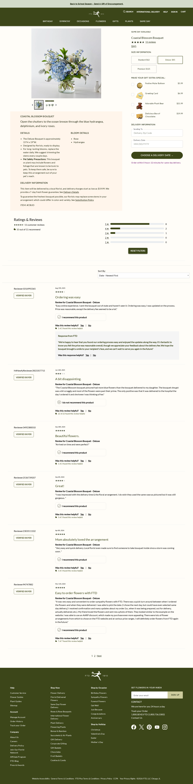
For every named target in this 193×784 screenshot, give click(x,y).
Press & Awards (17, 765)
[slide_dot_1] (49, 105)
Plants (129, 21)
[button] (128, 11)
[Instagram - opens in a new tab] (166, 727)
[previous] (32, 105)
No (89, 325)
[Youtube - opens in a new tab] (158, 727)
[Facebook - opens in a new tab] (134, 727)
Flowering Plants (58, 727)
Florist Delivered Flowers (58, 698)
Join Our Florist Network (17, 751)
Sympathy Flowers (99, 697)
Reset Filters (138, 250)
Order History (16, 721)
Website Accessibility (41, 779)
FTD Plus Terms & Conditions (87, 779)
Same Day (145, 21)
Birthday (48, 21)
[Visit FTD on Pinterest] (150, 727)
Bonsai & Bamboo (58, 731)
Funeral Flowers (98, 701)
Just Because (96, 709)
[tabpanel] (66, 63)
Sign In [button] (174, 12)
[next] (56, 105)
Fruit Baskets (56, 756)
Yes (82, 325)
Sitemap (13, 705)
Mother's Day (97, 742)
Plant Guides (16, 701)
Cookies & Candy (58, 760)
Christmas (95, 729)
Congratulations (98, 714)
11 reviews (150, 42)
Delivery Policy (17, 745)
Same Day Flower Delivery (58, 705)
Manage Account (17, 717)
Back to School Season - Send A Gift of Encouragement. (96, 4)
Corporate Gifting (59, 743)
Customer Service (18, 693)
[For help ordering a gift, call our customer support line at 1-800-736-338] (96, 14)
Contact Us (136, 718)
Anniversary (96, 718)
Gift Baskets (56, 748)
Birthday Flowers (98, 693)
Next (99, 655)
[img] (66, 63)
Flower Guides (16, 697)
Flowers (101, 21)
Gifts (115, 21)
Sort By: (102, 271)
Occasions (83, 21)
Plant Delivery (57, 723)
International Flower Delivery (60, 717)
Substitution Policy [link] (84, 200)
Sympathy (64, 21)
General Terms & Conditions (62, 779)
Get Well (95, 705)
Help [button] (165, 12)
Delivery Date (139, 140)
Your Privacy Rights (127, 779)
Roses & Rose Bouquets (61, 711)
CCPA (115, 779)
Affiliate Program (18, 757)
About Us (14, 737)
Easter (94, 738)
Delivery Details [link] (71, 192)
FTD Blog (14, 761)
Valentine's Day (98, 734)
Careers (13, 741)
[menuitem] (47, 21)
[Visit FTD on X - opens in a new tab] (142, 727)
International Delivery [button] (148, 12)
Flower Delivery (58, 693)
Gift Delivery (56, 739)
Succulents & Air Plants (61, 735)
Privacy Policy (106, 779)
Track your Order (18, 725)
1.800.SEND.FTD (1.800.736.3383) (148, 714)
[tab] (66, 63)
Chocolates (56, 752)
